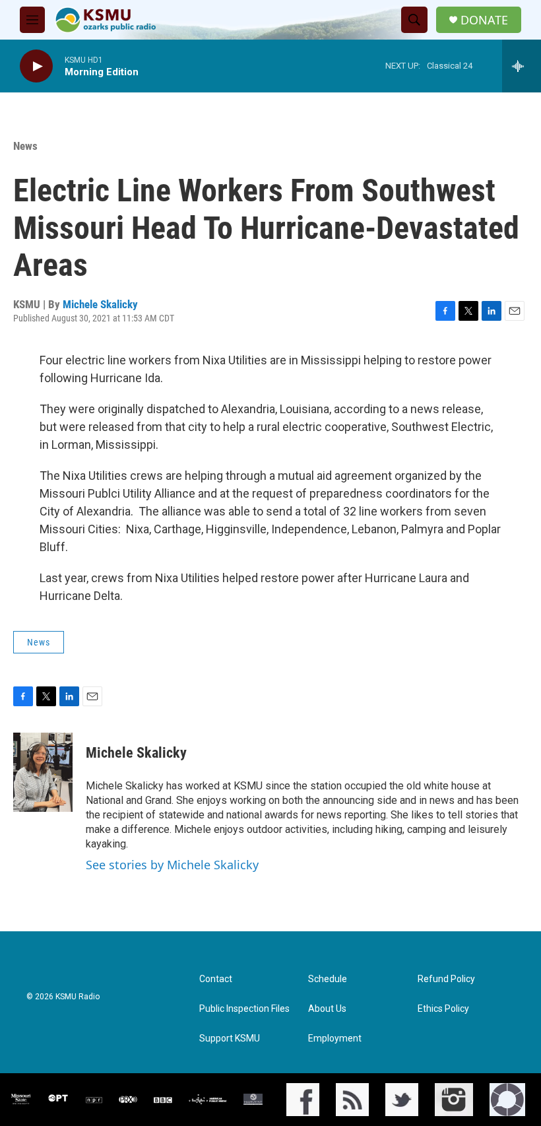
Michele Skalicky (100, 304)
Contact (215, 979)
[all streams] (521, 66)
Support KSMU (229, 1038)
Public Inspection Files (244, 1009)
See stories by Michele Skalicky (172, 865)
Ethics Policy (443, 1009)
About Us (327, 1009)
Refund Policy (446, 979)
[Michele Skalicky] (43, 772)
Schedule (327, 979)
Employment (335, 1038)
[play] (36, 66)
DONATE (484, 20)
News (25, 145)
